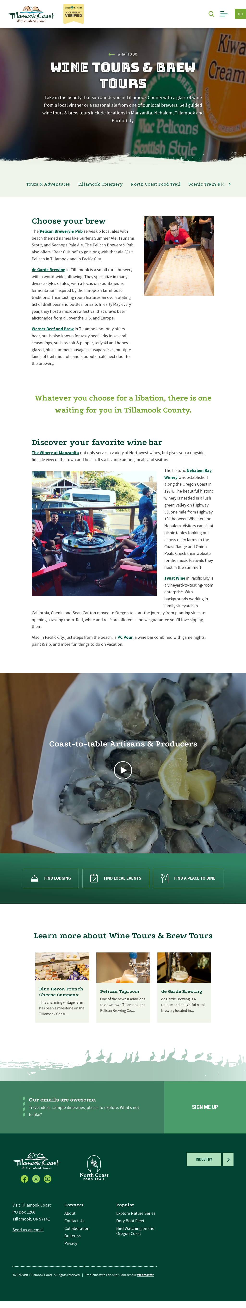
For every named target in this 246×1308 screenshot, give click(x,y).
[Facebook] (25, 1178)
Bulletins (72, 1236)
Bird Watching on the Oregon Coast (135, 1231)
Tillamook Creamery (100, 184)
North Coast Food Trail (155, 184)
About (69, 1213)
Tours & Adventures (48, 184)
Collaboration (76, 1228)
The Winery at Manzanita (55, 453)
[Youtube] (48, 1178)
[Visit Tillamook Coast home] (36, 1161)
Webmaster (145, 1275)
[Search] (211, 14)
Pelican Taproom (119, 991)
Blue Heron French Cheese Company (61, 991)
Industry (204, 1159)
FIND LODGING (57, 878)
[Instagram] (36, 1178)
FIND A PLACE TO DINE (194, 878)
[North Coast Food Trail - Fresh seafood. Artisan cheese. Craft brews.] (94, 1167)
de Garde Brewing (48, 270)
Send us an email (28, 1230)
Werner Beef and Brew (53, 329)
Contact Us (74, 1221)
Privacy (70, 1243)
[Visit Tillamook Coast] (32, 14)
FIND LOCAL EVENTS (122, 878)
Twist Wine (174, 578)
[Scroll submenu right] (230, 184)
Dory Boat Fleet (130, 1221)
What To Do (127, 54)
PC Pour (125, 637)
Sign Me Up (205, 1107)
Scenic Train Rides (208, 184)
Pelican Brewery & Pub (61, 231)
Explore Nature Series (135, 1213)
